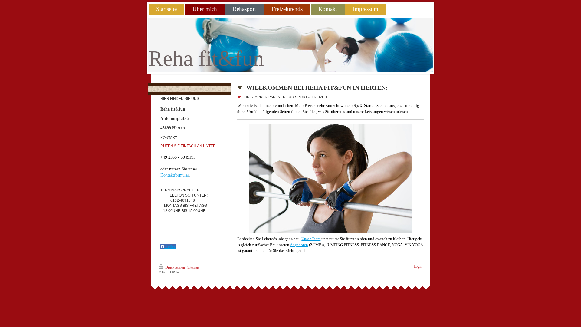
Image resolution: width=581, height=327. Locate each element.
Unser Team (310, 238)
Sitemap (193, 267)
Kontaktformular (174, 175)
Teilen (170, 246)
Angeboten (299, 245)
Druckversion (175, 267)
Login (418, 266)
